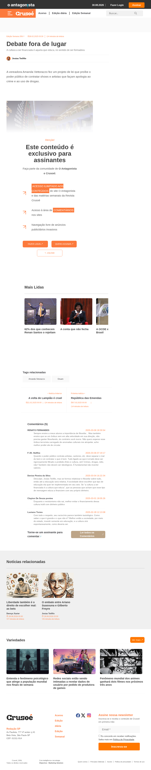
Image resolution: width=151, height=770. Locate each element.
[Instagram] (89, 715)
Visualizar (26, 389)
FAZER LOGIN (34, 244)
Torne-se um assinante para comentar (45, 534)
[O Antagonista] (20, 5)
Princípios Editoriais (97, 762)
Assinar (136, 5)
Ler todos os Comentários (87, 534)
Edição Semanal (81, 13)
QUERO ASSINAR (63, 244)
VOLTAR (50, 253)
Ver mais (136, 639)
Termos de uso (139, 762)
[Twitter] (83, 715)
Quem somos (83, 762)
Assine (109, 762)
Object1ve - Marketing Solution (51, 763)
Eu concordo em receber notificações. (118, 736)
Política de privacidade (123, 762)
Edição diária (59, 13)
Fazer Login (117, 5)
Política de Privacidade (123, 739)
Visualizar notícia (33, 300)
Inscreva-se (119, 746)
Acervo (42, 13)
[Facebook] (78, 715)
